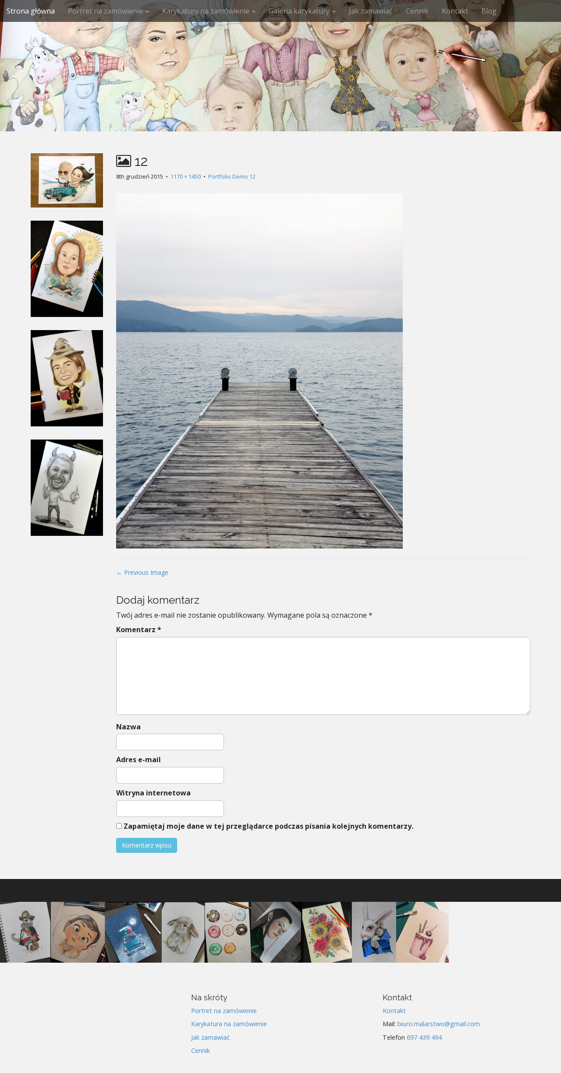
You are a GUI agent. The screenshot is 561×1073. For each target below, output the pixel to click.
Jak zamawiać (371, 11)
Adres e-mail (138, 759)
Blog (489, 11)
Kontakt (455, 11)
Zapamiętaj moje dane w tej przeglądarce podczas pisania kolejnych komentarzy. (268, 826)
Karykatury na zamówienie (206, 11)
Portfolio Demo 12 (232, 176)
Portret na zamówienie (106, 11)
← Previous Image (142, 572)
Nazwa (128, 727)
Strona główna (31, 11)
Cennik (417, 11)
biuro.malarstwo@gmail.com (439, 1024)
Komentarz (138, 629)
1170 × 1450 (185, 176)
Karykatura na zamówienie (229, 1024)
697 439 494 (424, 1037)
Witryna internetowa (153, 793)
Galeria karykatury (300, 11)
